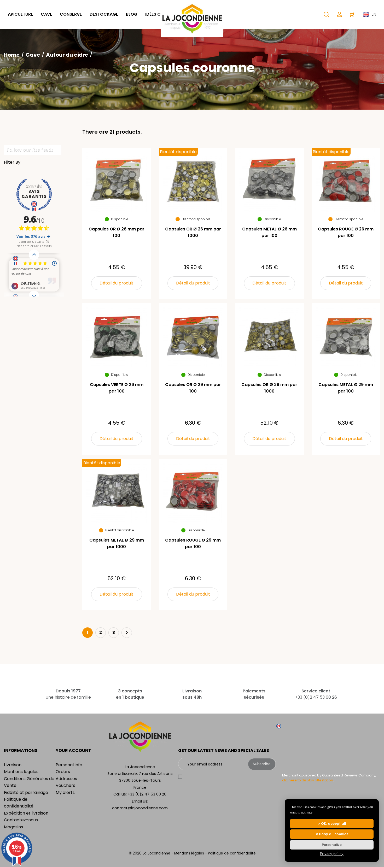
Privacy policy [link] (332, 854)
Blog (131, 14)
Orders (63, 772)
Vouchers (65, 785)
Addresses (66, 779)
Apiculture (20, 14)
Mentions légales (21, 772)
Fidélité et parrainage (26, 792)
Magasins (13, 827)
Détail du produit (116, 283)
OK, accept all (333, 823)
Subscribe (262, 764)
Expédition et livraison (26, 813)
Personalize (332, 844)
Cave (46, 14)
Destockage (104, 14)
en (374, 14)
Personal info (69, 765)
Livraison (12, 765)
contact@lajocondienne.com (140, 808)
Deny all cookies (333, 834)
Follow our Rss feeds (30, 149)
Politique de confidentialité (232, 853)
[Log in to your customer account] (339, 14)
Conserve (71, 14)
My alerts (65, 792)
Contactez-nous (21, 820)
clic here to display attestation (307, 780)
